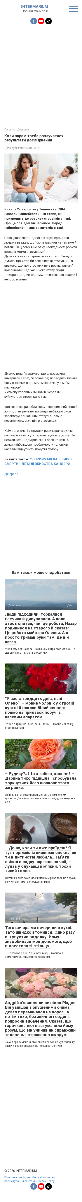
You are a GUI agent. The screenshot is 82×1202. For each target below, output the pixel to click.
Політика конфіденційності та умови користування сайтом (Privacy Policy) (30, 1179)
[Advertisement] (41, 73)
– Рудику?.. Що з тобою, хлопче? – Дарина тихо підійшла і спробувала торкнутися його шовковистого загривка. (40, 780)
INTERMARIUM (34, 6)
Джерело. (11, 474)
